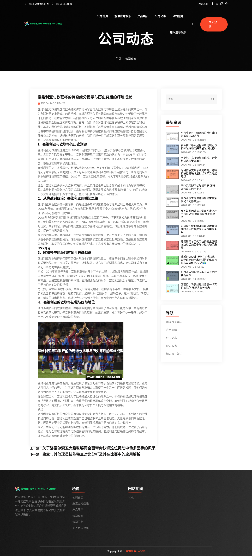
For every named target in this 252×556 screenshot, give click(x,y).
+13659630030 (63, 3)
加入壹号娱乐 (178, 32)
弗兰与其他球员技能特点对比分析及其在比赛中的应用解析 (91, 454)
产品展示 (142, 16)
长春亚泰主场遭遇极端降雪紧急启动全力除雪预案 (199, 200)
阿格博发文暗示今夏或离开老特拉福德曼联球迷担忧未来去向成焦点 (199, 173)
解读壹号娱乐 (123, 16)
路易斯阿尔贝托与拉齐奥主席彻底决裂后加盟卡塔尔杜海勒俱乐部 (199, 244)
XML (131, 497)
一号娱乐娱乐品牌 (134, 551)
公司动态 (160, 16)
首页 (118, 59)
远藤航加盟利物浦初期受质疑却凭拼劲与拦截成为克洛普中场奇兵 (199, 229)
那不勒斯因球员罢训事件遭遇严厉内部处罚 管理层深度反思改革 (199, 214)
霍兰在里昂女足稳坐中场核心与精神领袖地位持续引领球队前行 (199, 147)
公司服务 (177, 16)
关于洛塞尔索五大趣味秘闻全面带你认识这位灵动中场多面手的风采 (98, 448)
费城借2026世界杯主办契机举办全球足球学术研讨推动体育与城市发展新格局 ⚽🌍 (199, 260)
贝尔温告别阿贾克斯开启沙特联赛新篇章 (199, 273)
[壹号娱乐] (48, 23)
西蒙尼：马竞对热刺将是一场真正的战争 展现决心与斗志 (199, 286)
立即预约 (213, 24)
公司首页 (102, 16)
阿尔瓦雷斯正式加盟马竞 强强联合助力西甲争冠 (198, 187)
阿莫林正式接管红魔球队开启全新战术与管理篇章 (199, 159)
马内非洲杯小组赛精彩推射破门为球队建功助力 (199, 134)
